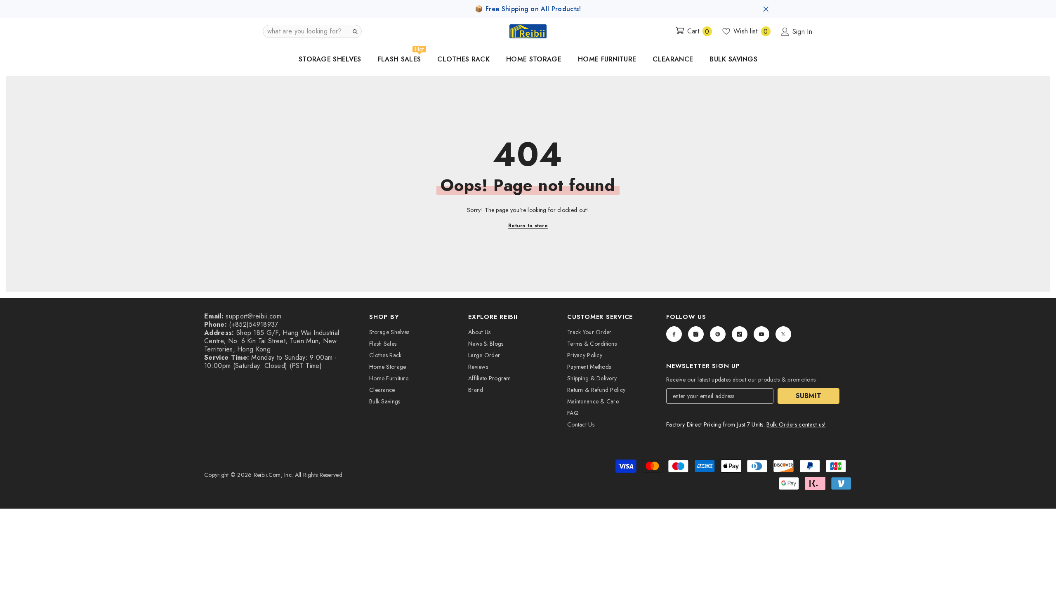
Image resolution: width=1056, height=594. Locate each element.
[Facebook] (674, 334)
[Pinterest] (718, 334)
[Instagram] (696, 334)
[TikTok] (739, 334)
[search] (354, 31)
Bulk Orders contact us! (796, 424)
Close (765, 9)
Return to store (528, 225)
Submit (809, 396)
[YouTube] (761, 334)
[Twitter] (783, 334)
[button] (312, 31)
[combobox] (305, 31)
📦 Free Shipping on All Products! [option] (528, 9)
